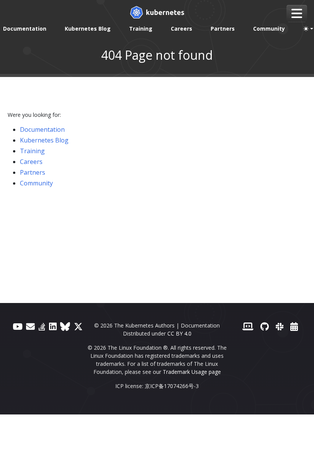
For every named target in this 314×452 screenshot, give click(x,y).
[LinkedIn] (53, 326)
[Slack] (279, 326)
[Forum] (30, 326)
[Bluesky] (65, 326)
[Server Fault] (42, 326)
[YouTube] (18, 326)
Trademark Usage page (192, 371)
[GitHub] (264, 326)
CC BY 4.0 (179, 333)
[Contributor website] (247, 326)
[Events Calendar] (294, 326)
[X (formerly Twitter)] (78, 326)
